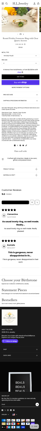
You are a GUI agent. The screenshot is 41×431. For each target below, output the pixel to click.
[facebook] (2, 410)
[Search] (6, 3)
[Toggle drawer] (3, 3)
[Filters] (32, 202)
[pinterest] (14, 410)
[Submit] (37, 404)
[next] (23, 34)
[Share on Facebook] (15, 145)
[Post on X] (18, 145)
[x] (5, 410)
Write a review (15, 202)
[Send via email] (23, 145)
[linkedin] (11, 410)
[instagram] (8, 410)
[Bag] (38, 3)
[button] (26, 145)
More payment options (20, 87)
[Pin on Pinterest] (20, 145)
